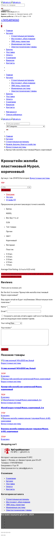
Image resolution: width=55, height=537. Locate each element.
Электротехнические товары (24, 47)
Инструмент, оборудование (23, 39)
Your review (6, 328)
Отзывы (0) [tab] (11, 200)
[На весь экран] (7, 532)
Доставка (10, 52)
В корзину (6, 190)
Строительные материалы (22, 36)
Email (4, 311)
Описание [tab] (10, 194)
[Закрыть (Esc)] (2, 532)
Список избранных (14, 115)
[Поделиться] (4, 532)
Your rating (5, 323)
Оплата (9, 55)
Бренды (9, 50)
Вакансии (10, 60)
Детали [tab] (9, 197)
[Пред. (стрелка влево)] (2, 535)
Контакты (10, 63)
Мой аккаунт (11, 112)
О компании (11, 58)
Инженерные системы (20, 44)
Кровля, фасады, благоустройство (21, 144)
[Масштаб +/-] (9, 532)
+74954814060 (10, 20)
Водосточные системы (16, 147)
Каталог (9, 33)
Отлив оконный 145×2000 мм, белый (18, 368)
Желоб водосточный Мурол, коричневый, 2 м (22, 408)
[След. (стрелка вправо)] (4, 535)
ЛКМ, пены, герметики (20, 41)
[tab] (30, 194)
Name (4, 307)
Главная (9, 31)
